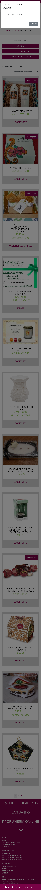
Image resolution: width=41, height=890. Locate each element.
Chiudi (34, 24)
